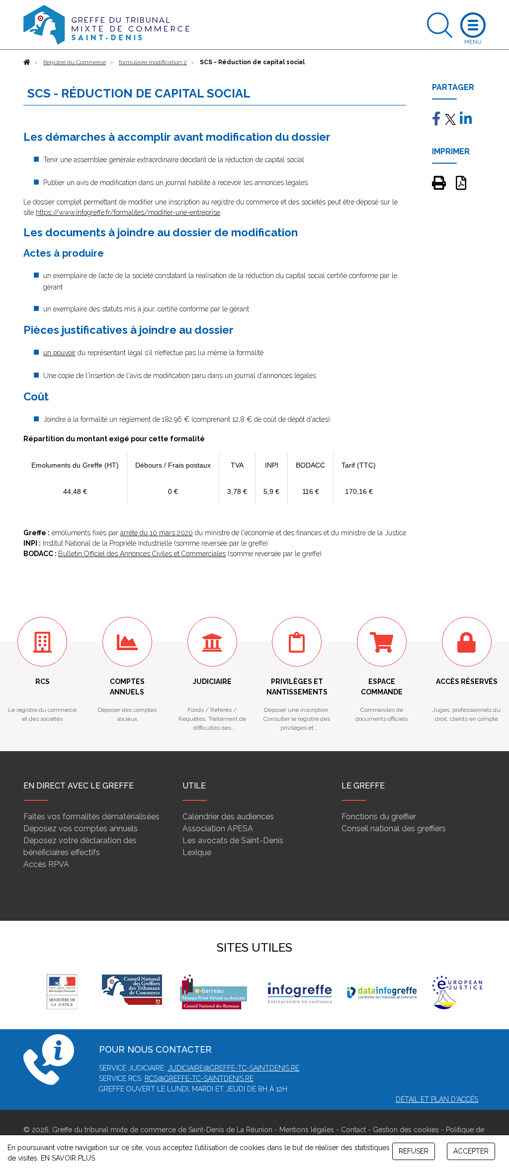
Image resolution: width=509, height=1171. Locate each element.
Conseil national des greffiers (393, 828)
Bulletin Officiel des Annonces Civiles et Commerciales (142, 554)
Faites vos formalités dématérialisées (91, 816)
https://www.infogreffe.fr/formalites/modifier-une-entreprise (128, 212)
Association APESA (217, 828)
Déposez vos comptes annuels (80, 828)
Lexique (196, 852)
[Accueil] (26, 62)
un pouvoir (59, 353)
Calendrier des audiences (228, 816)
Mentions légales (306, 1130)
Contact (353, 1130)
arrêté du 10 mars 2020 (156, 533)
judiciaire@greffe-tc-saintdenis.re (233, 1068)
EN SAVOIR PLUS (68, 1158)
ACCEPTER (471, 1151)
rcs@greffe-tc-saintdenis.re (199, 1078)
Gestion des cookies (406, 1130)
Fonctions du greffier (378, 816)
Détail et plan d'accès (437, 1099)
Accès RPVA (46, 864)
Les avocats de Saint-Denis (232, 840)
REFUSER (413, 1151)
